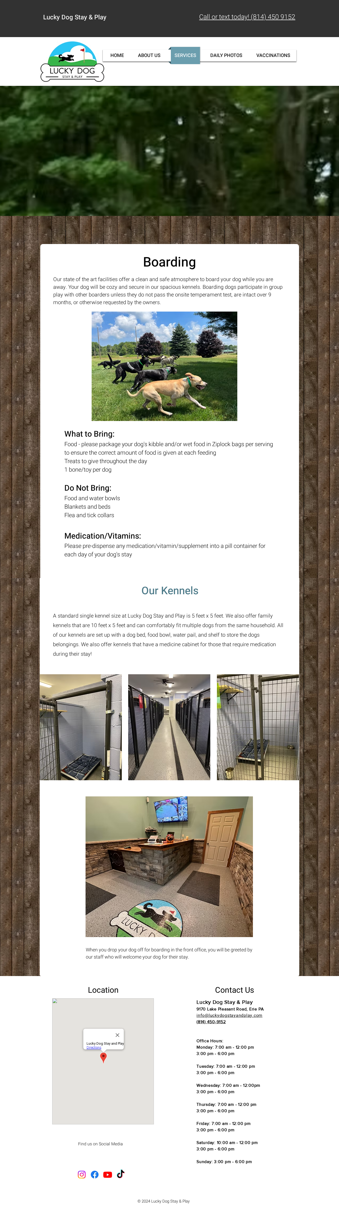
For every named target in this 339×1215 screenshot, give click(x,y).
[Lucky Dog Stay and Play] (95, 1174)
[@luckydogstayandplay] (82, 1174)
